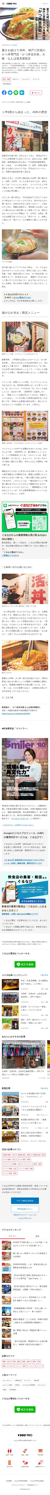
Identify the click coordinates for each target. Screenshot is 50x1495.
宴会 (5, 1389)
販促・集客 (26, 1361)
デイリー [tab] (12, 1236)
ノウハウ (37, 79)
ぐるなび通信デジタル (21, 298)
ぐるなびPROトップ (8, 1425)
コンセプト (26, 79)
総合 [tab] (37, 1236)
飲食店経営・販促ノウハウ (25, 1425)
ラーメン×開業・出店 (9, 1168)
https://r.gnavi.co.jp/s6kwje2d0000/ (16, 714)
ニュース (40, 1366)
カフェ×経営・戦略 (24, 1159)
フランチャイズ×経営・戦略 (32, 1164)
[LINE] (16, 92)
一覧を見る (44, 975)
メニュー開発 (8, 1385)
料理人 (18, 1385)
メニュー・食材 (20, 1366)
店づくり (16, 79)
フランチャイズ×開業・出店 (11, 1164)
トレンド (31, 1366)
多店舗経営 (7, 84)
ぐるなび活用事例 (29, 1385)
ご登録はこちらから (10, 555)
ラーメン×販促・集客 (9, 1173)
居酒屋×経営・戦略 (24, 1155)
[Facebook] (4, 92)
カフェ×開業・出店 (9, 1159)
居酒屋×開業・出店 (9, 1155)
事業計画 (19, 1380)
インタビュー (8, 1380)
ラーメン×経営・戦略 (26, 1168)
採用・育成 (36, 1361)
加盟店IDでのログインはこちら (25, 1215)
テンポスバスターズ (19, 819)
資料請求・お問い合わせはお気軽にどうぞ (20, 914)
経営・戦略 (6, 79)
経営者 (37, 1380)
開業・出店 (6, 1361)
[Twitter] (10, 92)
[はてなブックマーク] (22, 92)
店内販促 (13, 1389)
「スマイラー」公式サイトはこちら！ (18, 825)
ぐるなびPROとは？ (25, 1218)
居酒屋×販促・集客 (39, 1155)
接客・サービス (8, 1366)
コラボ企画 (13, 45)
